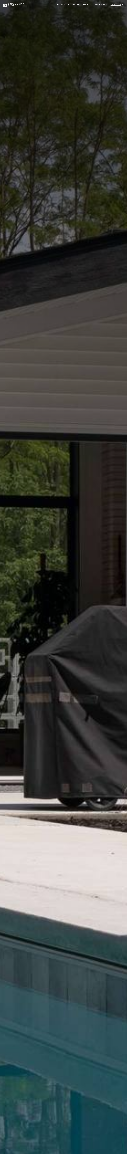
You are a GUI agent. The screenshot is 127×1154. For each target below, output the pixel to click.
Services (58, 4)
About (86, 4)
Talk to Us (116, 4)
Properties (73, 4)
